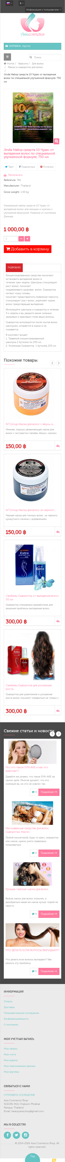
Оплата (8, 1001)
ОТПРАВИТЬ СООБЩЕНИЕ (19, 1095)
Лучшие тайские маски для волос (27, 889)
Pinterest (48, 167)
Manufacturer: (12, 185)
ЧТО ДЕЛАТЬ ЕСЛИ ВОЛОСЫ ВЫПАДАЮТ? (32, 950)
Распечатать (15, 175)
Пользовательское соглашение (21, 1013)
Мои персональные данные (19, 1066)
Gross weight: (12, 192)
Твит (11, 167)
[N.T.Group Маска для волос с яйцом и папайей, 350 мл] (32, 394)
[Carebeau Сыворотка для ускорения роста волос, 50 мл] (32, 655)
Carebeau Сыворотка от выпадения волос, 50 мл (32, 597)
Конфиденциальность (16, 1018)
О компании (11, 1024)
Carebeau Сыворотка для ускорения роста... (28, 687)
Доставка (9, 1007)
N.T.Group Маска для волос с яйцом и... (30, 424)
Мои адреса (11, 1060)
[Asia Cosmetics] (32, 24)
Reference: (10, 180)
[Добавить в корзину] (58, 445)
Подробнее (14, 267)
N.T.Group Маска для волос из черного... (31, 510)
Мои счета (10, 1054)
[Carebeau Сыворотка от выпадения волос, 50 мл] (32, 566)
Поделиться (28, 167)
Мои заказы (10, 1048)
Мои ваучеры (11, 1071)
